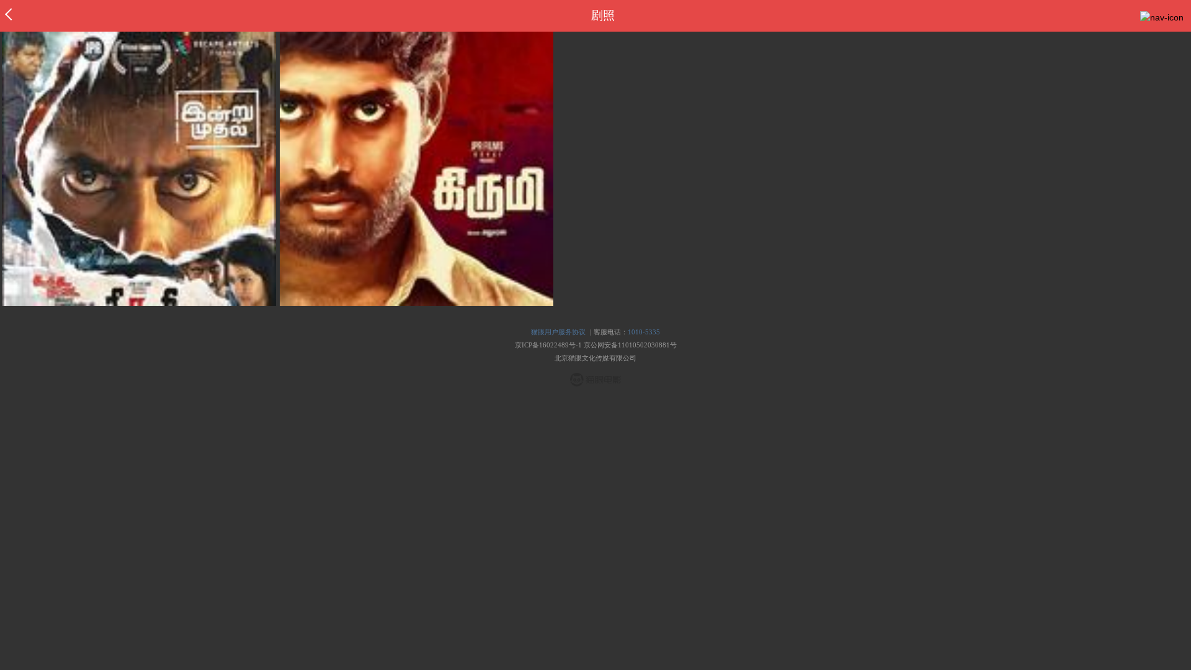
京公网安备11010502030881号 (630, 345)
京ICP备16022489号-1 (548, 345)
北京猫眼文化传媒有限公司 (595, 358)
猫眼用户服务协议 (558, 332)
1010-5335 (644, 332)
